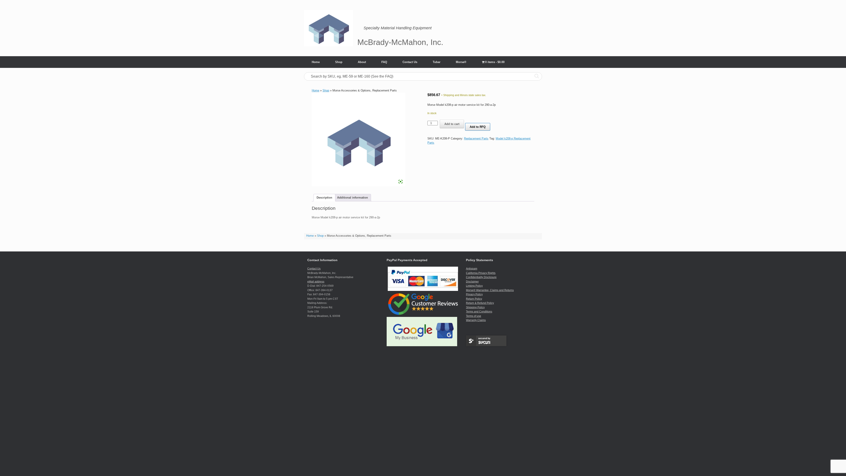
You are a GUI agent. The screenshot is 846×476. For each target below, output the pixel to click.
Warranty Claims (476, 320)
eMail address (315, 281)
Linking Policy (474, 285)
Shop (338, 62)
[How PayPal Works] (423, 290)
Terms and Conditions (479, 311)
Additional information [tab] (352, 197)
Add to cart (451, 124)
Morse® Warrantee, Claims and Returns (490, 290)
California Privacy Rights (480, 273)
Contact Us (410, 62)
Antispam (471, 268)
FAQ (384, 62)
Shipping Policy (475, 307)
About (362, 62)
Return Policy (474, 298)
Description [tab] (324, 197)
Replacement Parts (476, 138)
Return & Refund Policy (480, 303)
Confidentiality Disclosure (481, 277)
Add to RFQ (478, 126)
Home (316, 62)
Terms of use (473, 316)
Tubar (436, 62)
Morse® (461, 62)
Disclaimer (472, 281)
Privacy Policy (474, 294)
